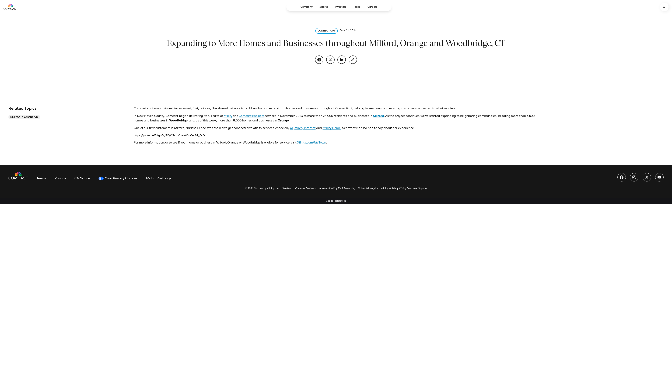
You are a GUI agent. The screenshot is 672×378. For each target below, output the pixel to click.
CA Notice (82, 178)
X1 (291, 128)
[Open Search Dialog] (664, 7)
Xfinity (227, 116)
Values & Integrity (368, 188)
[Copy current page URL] (353, 59)
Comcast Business (251, 116)
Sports (324, 7)
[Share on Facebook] (319, 59)
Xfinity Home (332, 128)
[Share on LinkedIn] (341, 59)
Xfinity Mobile (388, 188)
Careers (372, 7)
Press (357, 7)
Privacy (60, 178)
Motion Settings (159, 178)
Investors (340, 7)
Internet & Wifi (327, 188)
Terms (41, 178)
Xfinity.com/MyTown (311, 142)
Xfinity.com (273, 188)
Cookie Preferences (336, 201)
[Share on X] (330, 59)
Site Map (287, 188)
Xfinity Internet (305, 128)
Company (306, 7)
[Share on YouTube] (659, 177)
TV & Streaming (346, 188)
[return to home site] (11, 7)
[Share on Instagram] (634, 177)
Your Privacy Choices (121, 178)
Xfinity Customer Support (413, 188)
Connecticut (326, 31)
